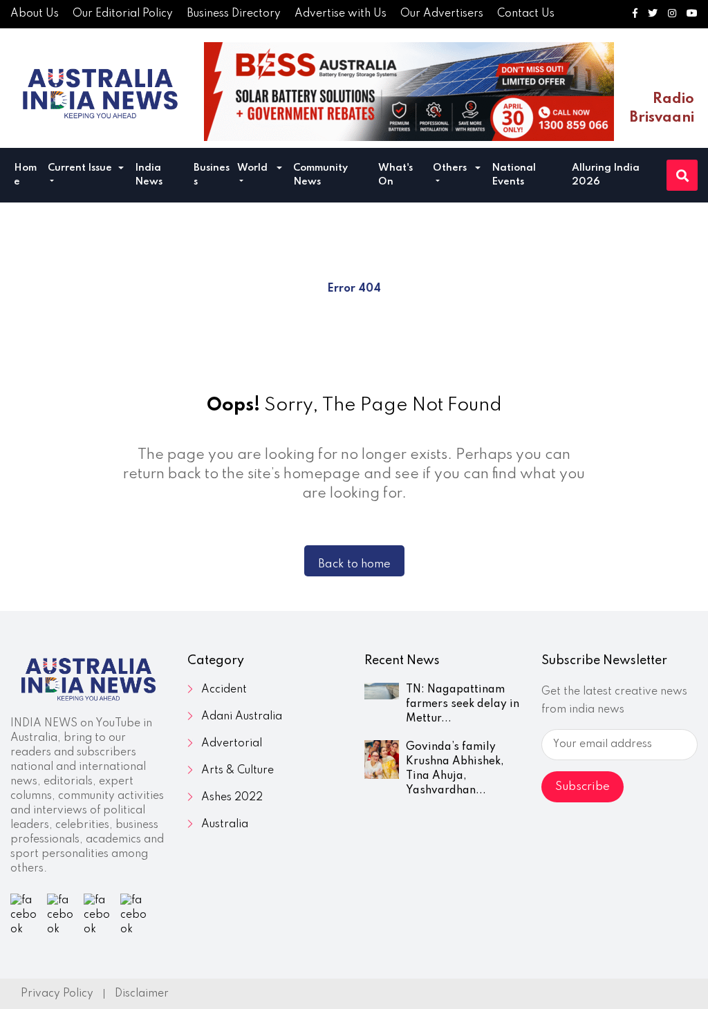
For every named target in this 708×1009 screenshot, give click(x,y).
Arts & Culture (237, 770)
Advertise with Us (340, 13)
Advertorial (231, 743)
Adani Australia (241, 716)
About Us (34, 13)
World (252, 168)
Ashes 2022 (232, 797)
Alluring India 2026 (606, 175)
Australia (224, 824)
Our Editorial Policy (123, 13)
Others (450, 168)
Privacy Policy (57, 993)
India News (148, 175)
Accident (224, 689)
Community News (320, 175)
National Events (514, 175)
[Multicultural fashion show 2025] (409, 91)
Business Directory (234, 13)
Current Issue (80, 168)
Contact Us (526, 13)
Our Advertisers (441, 13)
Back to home (354, 564)
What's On (395, 175)
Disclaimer (142, 993)
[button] (121, 169)
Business (212, 175)
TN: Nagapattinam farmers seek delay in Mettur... (462, 704)
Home (25, 175)
